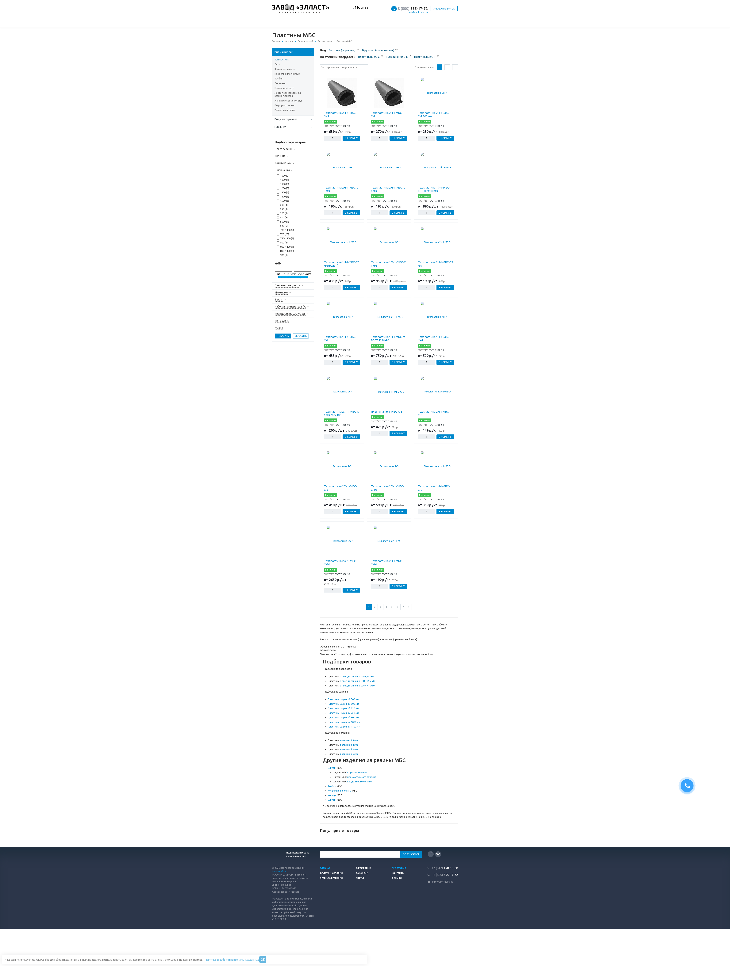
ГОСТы (360, 878)
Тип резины (282, 320)
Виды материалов (286, 119)
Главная (325, 868)
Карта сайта (279, 871)
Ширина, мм (282, 170)
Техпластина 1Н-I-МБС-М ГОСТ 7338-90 (388, 338)
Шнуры (332, 767)
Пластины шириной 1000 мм (344, 722)
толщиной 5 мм (349, 749)
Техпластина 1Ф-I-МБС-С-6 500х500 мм (434, 189)
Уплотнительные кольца (288, 100)
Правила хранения (331, 878)
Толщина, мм (283, 163)
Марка (279, 327)
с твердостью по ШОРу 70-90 (357, 685)
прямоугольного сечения (361, 777)
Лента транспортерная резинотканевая (288, 94)
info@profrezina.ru (418, 12)
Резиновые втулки (285, 110)
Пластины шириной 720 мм (343, 713)
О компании (363, 868)
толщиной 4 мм (349, 744)
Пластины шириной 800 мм (343, 717)
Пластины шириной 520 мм (343, 708)
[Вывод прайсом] (455, 67)
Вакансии (362, 873)
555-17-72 (413, 8)
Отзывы (397, 878)
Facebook (431, 854)
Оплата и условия (331, 873)
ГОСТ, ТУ (280, 126)
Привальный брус (284, 88)
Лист (277, 64)
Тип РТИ (280, 156)
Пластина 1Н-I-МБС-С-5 (386, 411)
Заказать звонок (444, 8)
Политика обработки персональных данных (231, 959)
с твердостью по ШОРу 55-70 (357, 681)
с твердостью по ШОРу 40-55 (357, 676)
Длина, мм (281, 292)
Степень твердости (287, 285)
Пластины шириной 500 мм (343, 703)
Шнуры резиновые (285, 69)
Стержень (280, 83)
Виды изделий (284, 52)
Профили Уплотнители (287, 74)
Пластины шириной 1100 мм (344, 726)
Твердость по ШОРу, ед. (290, 313)
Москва (361, 7)
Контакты (398, 873)
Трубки (278, 78)
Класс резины (283, 149)
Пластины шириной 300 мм (343, 699)
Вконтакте (438, 854)
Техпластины (282, 59)
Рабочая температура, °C (290, 306)
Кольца (332, 795)
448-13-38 (445, 868)
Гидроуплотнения (284, 105)
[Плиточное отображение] (439, 67)
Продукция (399, 868)
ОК (263, 959)
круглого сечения (357, 772)
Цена (278, 262)
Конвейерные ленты (340, 790)
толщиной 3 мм (349, 740)
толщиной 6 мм (349, 754)
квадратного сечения (359, 781)
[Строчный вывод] (447, 67)
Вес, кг (279, 299)
